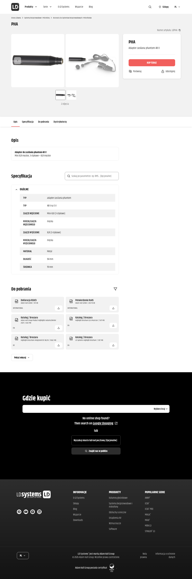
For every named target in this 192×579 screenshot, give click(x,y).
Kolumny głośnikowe (118, 497)
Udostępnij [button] (170, 71)
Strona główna (16, 18)
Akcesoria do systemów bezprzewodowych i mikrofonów (72, 18)
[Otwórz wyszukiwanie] (150, 7)
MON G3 (148, 525)
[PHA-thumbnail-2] (72, 95)
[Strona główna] (15, 7)
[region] (65, 60)
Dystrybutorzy (60, 121)
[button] (31, 7)
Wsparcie (77, 514)
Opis (15, 121)
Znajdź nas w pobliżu (98, 450)
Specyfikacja (28, 121)
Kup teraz (152, 62)
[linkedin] (39, 512)
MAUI (147, 520)
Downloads (78, 520)
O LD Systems (79, 497)
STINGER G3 (150, 531)
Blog (75, 508)
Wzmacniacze (115, 523)
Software (113, 528)
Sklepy (76, 503)
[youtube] (26, 512)
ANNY (147, 497)
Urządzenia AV (115, 517)
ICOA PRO (149, 508)
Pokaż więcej (20, 357)
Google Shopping (103, 423)
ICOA (147, 503)
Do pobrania (43, 121)
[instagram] (32, 512)
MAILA (148, 514)
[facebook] (19, 512)
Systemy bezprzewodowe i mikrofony (37, 18)
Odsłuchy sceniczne (117, 512)
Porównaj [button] (137, 71)
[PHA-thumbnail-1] (59, 95)
